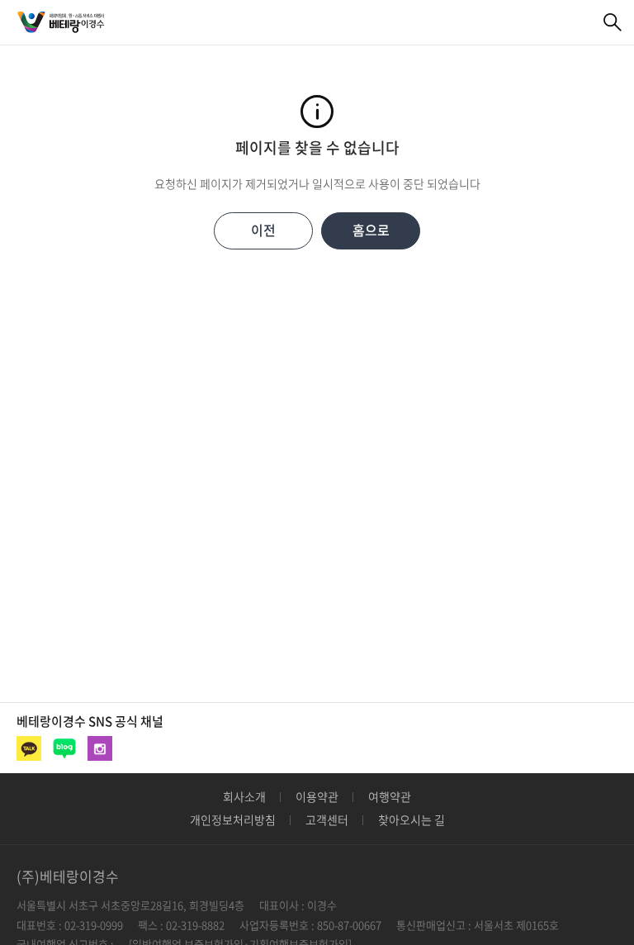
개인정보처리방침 (233, 819)
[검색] (612, 22)
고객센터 (326, 819)
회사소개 (244, 796)
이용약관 (317, 796)
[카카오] (29, 748)
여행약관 (389, 796)
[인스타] (100, 748)
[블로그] (64, 748)
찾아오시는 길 (411, 819)
